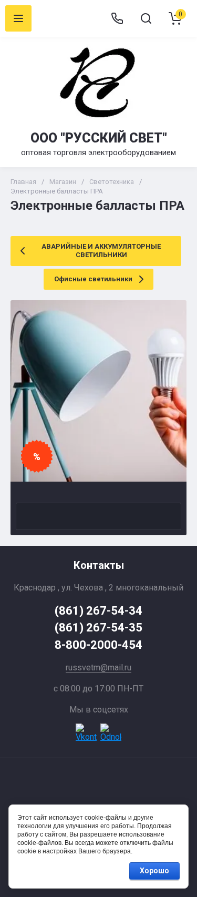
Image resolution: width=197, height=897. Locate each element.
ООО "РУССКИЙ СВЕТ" (98, 138)
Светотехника (111, 182)
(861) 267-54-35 (98, 627)
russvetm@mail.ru (98, 667)
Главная (23, 182)
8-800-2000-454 (98, 644)
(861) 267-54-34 (98, 610)
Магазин (62, 182)
